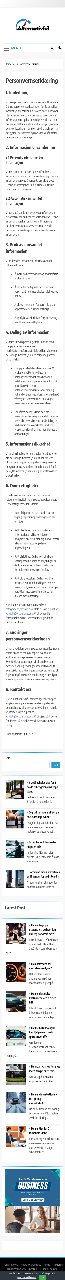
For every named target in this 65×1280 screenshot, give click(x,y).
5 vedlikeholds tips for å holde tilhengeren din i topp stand (42, 787)
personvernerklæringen (26, 1277)
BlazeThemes (49, 1268)
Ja (42, 1277)
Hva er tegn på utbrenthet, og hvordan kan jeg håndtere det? (42, 929)
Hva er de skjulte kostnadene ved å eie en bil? (42, 998)
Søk (7, 758)
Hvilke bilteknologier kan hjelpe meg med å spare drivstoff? (42, 1032)
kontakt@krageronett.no (19, 613)
